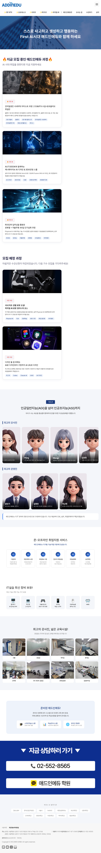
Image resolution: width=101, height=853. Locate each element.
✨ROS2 (43, 12)
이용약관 (4, 828)
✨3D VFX (8, 12)
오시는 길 (79, 12)
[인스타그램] (11, 847)
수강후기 (89, 12)
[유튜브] (7, 847)
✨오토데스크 (21, 12)
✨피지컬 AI (55, 12)
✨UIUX (33, 12)
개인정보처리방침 (14, 828)
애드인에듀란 (67, 12)
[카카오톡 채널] (3, 847)
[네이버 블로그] (15, 847)
